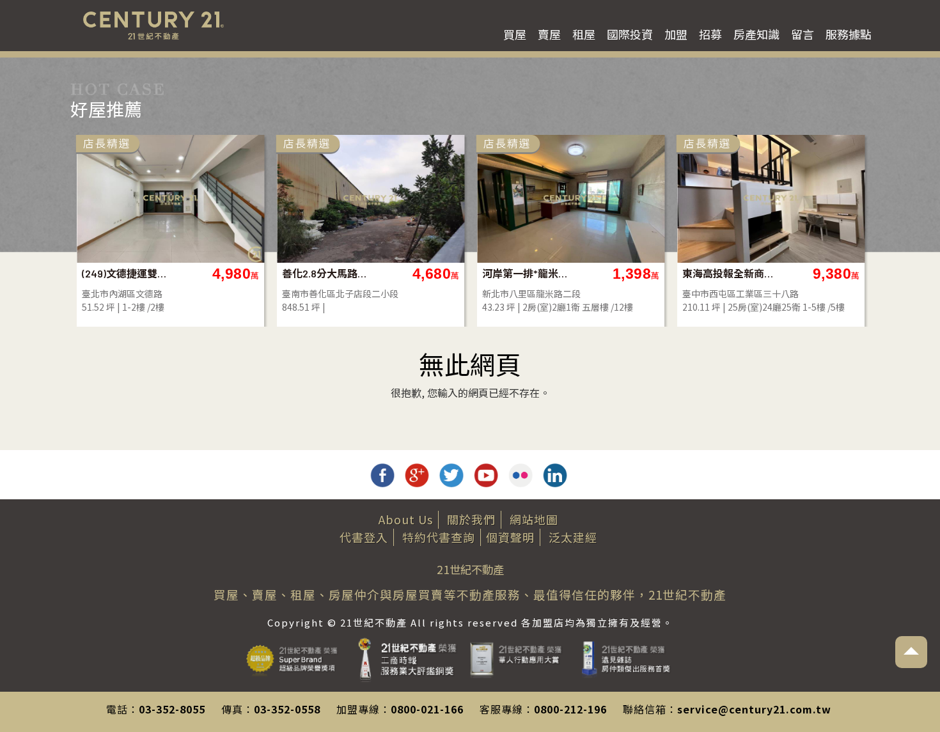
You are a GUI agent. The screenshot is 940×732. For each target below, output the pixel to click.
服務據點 (849, 34)
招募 (710, 34)
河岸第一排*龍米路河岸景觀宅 (528, 273)
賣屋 (549, 34)
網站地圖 (534, 519)
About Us (406, 519)
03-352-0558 (287, 709)
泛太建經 (573, 537)
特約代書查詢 (438, 537)
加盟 (675, 34)
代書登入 (364, 537)
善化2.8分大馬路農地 (328, 273)
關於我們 (471, 519)
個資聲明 (510, 537)
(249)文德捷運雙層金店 (128, 273)
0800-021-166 (427, 709)
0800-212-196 (570, 709)
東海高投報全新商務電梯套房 (728, 273)
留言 (802, 34)
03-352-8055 (172, 709)
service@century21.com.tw (754, 709)
